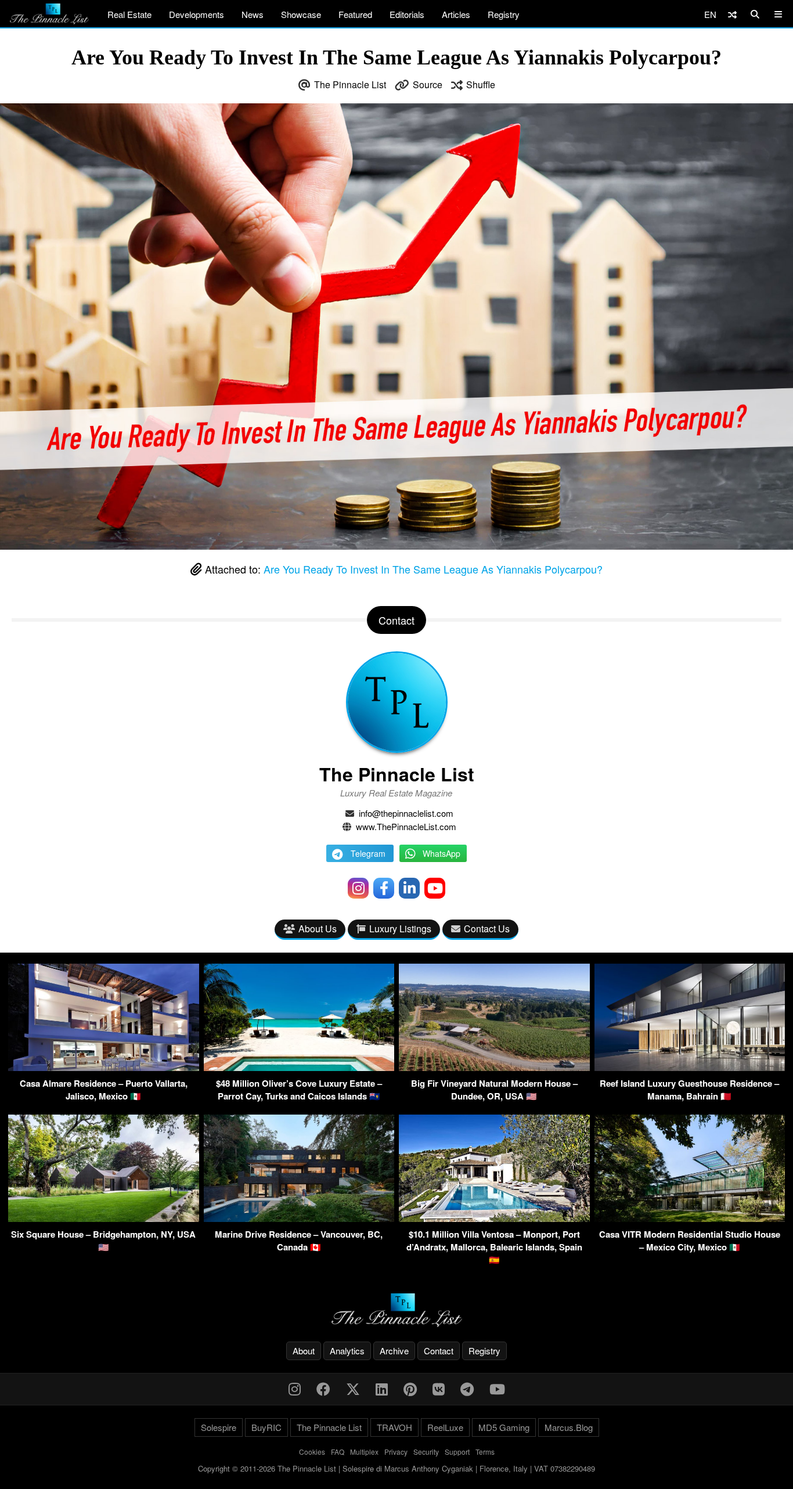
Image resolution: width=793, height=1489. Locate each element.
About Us (317, 928)
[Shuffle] (732, 14)
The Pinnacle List (350, 84)
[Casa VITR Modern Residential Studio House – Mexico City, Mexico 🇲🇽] (689, 1218)
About (304, 1350)
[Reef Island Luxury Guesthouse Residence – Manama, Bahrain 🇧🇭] (689, 1067)
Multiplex (364, 1451)
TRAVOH (394, 1427)
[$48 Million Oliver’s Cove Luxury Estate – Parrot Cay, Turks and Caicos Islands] (299, 1067)
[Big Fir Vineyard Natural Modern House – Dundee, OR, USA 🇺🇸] (494, 1067)
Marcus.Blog (569, 1427)
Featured (355, 14)
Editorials (407, 14)
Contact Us (487, 928)
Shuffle (480, 84)
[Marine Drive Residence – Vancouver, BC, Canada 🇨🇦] (299, 1218)
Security (426, 1451)
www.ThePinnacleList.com (406, 826)
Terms (485, 1451)
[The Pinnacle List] (396, 1310)
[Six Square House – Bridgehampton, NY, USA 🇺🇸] (103, 1218)
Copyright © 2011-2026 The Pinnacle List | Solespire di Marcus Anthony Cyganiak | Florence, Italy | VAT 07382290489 (396, 1468)
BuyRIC (266, 1427)
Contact (438, 1350)
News (252, 14)
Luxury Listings (400, 928)
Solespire (218, 1427)
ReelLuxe (445, 1427)
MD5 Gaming (503, 1427)
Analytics (347, 1350)
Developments (196, 14)
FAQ (337, 1451)
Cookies (312, 1451)
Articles (456, 14)
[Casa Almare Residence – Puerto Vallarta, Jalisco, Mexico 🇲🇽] (103, 1067)
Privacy (396, 1451)
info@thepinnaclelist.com (406, 813)
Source (427, 84)
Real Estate (129, 14)
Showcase (301, 14)
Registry (504, 14)
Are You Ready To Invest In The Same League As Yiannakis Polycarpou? (433, 568)
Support (457, 1451)
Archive (394, 1350)
